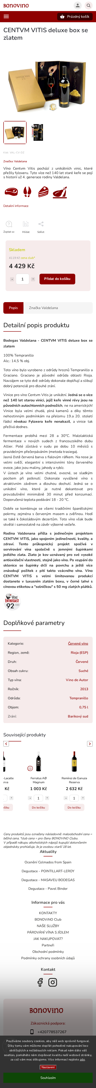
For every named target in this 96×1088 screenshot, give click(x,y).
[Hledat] (89, 6)
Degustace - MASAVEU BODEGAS (48, 880)
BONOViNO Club (48, 919)
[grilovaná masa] (11, 198)
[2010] (12, 610)
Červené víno (78, 643)
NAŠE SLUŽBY (48, 926)
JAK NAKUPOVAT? (48, 938)
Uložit (39, 240)
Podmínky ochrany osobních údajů (48, 958)
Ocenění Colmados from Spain (48, 862)
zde (82, 1060)
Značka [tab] (43, 307)
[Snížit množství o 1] (12, 279)
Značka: (15, 161)
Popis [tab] (13, 307)
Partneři (48, 945)
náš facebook (40, 982)
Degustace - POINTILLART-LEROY (48, 871)
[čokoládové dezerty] (43, 198)
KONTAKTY (48, 913)
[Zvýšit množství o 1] (33, 279)
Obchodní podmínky (48, 951)
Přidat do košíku (57, 279)
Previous (5, 743)
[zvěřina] (27, 198)
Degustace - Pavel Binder (48, 888)
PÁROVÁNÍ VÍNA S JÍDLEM (48, 932)
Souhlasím (48, 1078)
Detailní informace (15, 206)
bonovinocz (52, 982)
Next (91, 743)
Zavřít (79, 240)
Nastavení (48, 1067)
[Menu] (6, 16)
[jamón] (60, 198)
